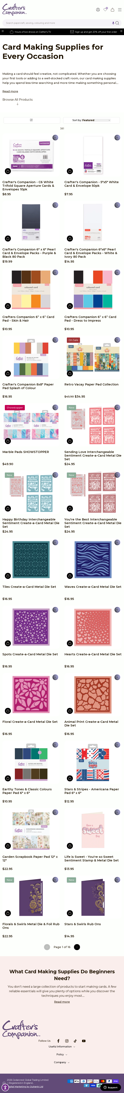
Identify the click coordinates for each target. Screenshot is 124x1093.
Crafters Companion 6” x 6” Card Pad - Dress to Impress (90, 318)
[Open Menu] (120, 10)
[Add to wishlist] (55, 138)
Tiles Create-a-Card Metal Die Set (29, 587)
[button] (113, 23)
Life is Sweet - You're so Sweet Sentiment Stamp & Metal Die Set (91, 858)
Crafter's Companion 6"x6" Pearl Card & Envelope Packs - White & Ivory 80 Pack (90, 253)
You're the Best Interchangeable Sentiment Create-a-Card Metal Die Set (92, 523)
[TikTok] (75, 1041)
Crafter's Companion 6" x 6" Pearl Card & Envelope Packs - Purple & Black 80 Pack (29, 253)
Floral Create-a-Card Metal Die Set (30, 722)
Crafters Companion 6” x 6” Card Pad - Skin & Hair (28, 318)
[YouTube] (84, 1041)
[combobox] (62, 23)
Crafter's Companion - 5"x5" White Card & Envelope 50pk (91, 184)
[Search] (117, 23)
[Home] (14, 10)
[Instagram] (67, 1041)
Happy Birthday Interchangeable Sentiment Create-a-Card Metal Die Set (30, 523)
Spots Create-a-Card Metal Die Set (30, 654)
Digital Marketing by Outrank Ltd (25, 1086)
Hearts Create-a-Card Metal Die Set (93, 654)
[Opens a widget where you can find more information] (110, 1087)
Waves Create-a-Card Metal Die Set (92, 587)
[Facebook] (58, 1041)
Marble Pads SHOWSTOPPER (25, 452)
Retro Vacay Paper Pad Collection (91, 384)
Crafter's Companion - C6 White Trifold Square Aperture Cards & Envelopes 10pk (28, 185)
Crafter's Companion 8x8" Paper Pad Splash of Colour (28, 386)
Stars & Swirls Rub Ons (82, 924)
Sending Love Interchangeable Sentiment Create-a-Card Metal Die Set (92, 455)
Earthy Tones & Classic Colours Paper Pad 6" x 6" (27, 791)
